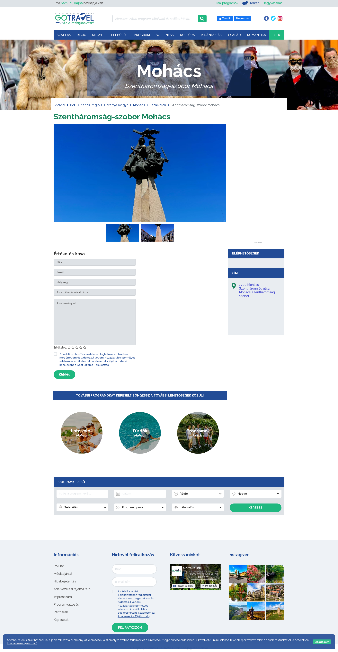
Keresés (255, 508)
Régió (81, 35)
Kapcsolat (61, 620)
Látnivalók (158, 105)
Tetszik (184, 585)
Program (142, 35)
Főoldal (59, 105)
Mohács (139, 105)
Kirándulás (211, 35)
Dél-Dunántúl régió (85, 105)
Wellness (165, 35)
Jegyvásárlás (272, 3)
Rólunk (59, 566)
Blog (276, 35)
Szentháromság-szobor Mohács (112, 116)
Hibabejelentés (65, 581)
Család (234, 35)
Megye (97, 35)
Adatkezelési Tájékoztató (93, 364)
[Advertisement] (257, 183)
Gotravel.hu (192, 568)
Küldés (64, 374)
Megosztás (211, 585)
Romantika (256, 35)
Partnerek (61, 612)
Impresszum (63, 597)
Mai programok (227, 3)
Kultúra (187, 35)
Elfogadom (322, 641)
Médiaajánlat (63, 574)
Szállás (64, 35)
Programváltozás (66, 604)
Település (118, 35)
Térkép (254, 3)
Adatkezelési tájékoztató (72, 589)
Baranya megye (116, 105)
